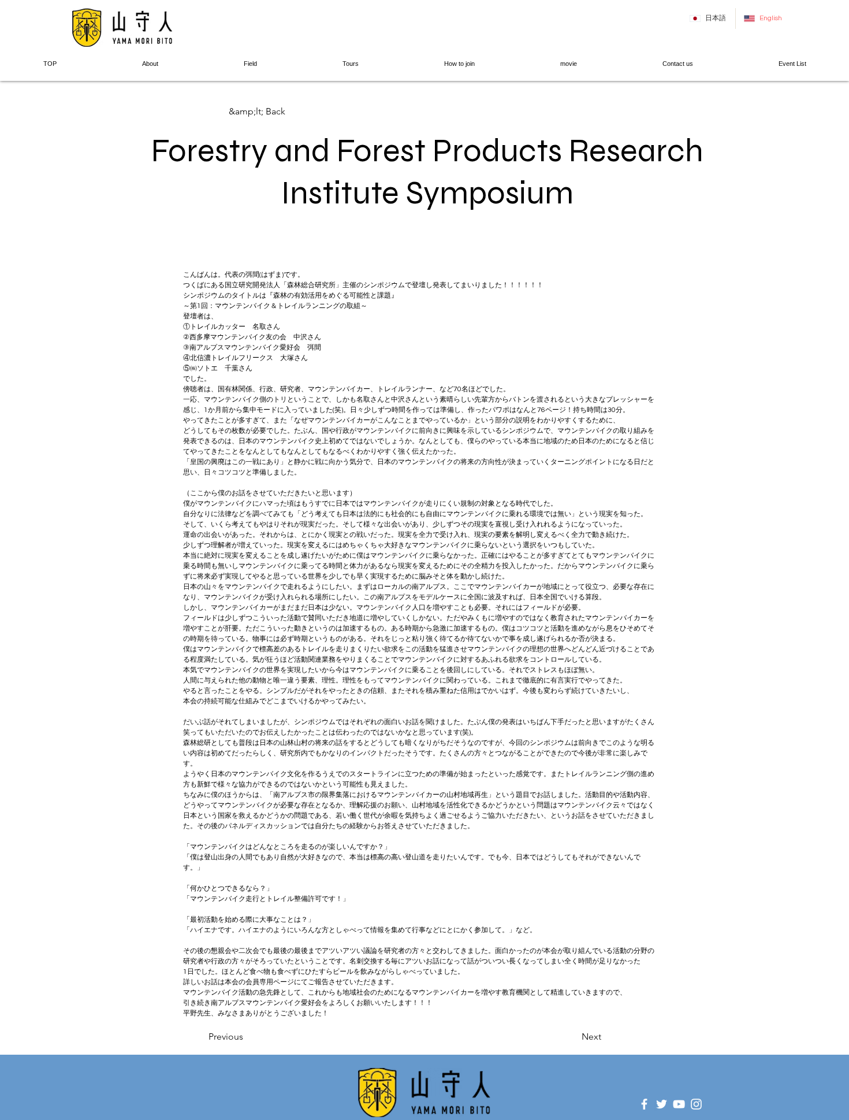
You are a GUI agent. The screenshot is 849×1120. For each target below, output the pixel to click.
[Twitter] (661, 1104)
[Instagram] (696, 1104)
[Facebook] (644, 1104)
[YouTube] (679, 1104)
